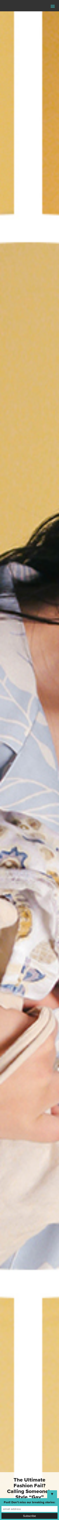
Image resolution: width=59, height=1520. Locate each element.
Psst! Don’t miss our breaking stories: (29, 1502)
